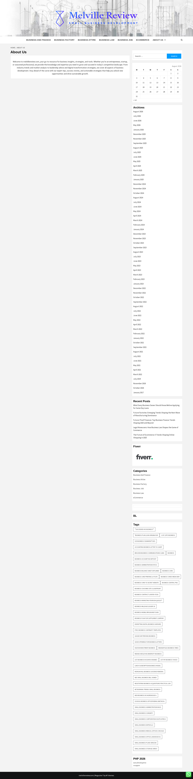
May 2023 (136, 265)
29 (171, 92)
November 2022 (139, 293)
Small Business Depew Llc (144, 725)
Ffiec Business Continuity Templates (148, 630)
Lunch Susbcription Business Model (148, 666)
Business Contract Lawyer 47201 (146, 594)
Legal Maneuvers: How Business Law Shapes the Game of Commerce (155, 429)
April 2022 (137, 324)
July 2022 (137, 311)
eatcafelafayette (139, 763)
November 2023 (139, 238)
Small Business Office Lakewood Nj (148, 737)
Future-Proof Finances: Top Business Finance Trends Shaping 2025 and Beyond (154, 421)
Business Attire (87, 40)
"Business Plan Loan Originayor (146, 535)
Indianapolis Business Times (168, 648)
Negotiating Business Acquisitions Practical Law (153, 683)
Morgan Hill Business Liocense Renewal (149, 672)
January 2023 (138, 284)
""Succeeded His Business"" (144, 529)
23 (178, 87)
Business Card (167, 571)
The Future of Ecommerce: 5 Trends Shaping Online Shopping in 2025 (153, 436)
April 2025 (137, 166)
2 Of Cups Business (168, 535)
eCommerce (142, 40)
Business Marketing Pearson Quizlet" (148, 600)
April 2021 (137, 370)
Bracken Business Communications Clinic (149, 553)
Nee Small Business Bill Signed (146, 678)
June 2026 (137, 120)
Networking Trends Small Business (147, 689)
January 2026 (138, 129)
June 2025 (137, 157)
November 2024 (139, 188)
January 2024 (138, 229)
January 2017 (138, 392)
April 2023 (137, 270)
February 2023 (139, 279)
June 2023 (137, 261)
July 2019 (137, 379)
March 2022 (137, 329)
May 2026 (136, 125)
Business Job (125, 40)
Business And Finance (38, 40)
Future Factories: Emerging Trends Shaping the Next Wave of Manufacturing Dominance (156, 414)
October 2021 (138, 342)
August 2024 (138, 197)
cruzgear (136, 765)
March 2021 (137, 374)
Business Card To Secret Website (147, 583)
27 (157, 92)
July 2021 (137, 356)
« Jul (135, 100)
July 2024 (137, 202)
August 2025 (138, 148)
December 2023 (139, 234)
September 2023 (140, 247)
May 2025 (136, 161)
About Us (158, 40)
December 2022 (139, 288)
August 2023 (138, 252)
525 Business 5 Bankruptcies (145, 541)
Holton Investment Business (145, 648)
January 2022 (138, 338)
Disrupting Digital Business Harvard (148, 624)
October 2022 (138, 297)
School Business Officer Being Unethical (150, 701)
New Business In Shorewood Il (146, 695)
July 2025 (137, 152)
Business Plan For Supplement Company (149, 618)
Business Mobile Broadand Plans (147, 612)
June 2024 (137, 206)
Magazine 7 (99, 775)
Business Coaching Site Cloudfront (148, 589)
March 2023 (137, 274)
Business (171, 553)
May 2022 (136, 320)
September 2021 (140, 347)
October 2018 (138, 388)
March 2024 (137, 220)
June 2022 (137, 315)
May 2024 (136, 211)
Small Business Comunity (144, 713)
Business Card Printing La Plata (146, 577)
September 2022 (140, 302)
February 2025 (139, 175)
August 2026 (138, 111)
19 (150, 87)
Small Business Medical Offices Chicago (149, 731)
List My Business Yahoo (168, 660)
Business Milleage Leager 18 (145, 606)
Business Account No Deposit (145, 559)
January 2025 (138, 179)
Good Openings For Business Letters (148, 642)
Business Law (106, 40)
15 (171, 82)
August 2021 (138, 351)
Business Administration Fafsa (146, 565)
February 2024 (139, 225)
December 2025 (139, 134)
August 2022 (138, 306)
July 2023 (137, 256)
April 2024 (137, 215)
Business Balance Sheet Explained (147, 571)
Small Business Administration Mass (148, 707)
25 (143, 92)
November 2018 (139, 383)
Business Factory (64, 40)
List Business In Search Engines (146, 660)
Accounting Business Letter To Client (148, 547)
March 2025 (137, 170)
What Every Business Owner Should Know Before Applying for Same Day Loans (156, 406)
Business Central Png (170, 583)
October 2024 (138, 193)
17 (137, 87)
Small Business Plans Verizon (145, 743)
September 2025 (140, 143)
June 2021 (137, 361)
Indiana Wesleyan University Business (148, 654)
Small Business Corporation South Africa (150, 719)
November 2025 (139, 139)
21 (164, 87)
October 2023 (138, 243)
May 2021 (136, 365)
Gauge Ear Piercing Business (145, 636)
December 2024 (139, 184)
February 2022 (139, 333)
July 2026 (137, 116)
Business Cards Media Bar (170, 577)
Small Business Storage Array (146, 749)
